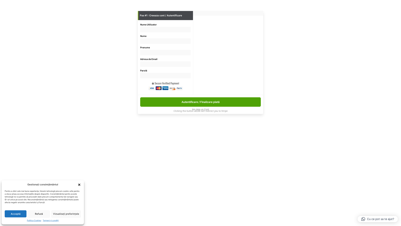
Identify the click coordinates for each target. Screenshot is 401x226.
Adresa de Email (148, 59)
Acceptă (16, 213)
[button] (79, 184)
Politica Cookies (34, 220)
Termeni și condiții (51, 220)
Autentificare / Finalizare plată (201, 102)
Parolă (143, 70)
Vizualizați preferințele (66, 213)
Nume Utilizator (148, 24)
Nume (143, 36)
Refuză (39, 213)
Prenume (145, 47)
